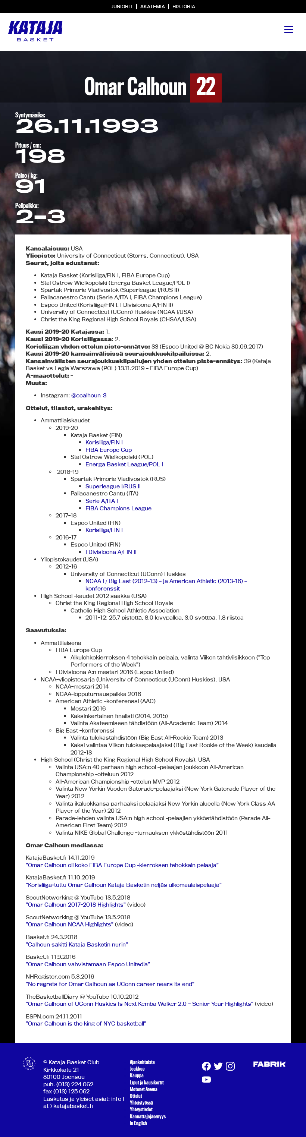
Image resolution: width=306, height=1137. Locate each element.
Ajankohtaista (142, 1062)
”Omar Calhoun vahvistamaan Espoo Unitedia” (88, 964)
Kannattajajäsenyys (148, 1116)
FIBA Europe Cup (108, 449)
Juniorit (122, 6)
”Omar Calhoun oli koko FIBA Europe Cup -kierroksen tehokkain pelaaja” (122, 865)
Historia (183, 6)
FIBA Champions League (118, 508)
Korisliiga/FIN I (104, 442)
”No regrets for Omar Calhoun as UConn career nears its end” (110, 984)
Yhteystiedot (141, 1109)
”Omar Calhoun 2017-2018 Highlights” (76, 904)
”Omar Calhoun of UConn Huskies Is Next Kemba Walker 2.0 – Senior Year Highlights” (139, 1003)
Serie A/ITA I (101, 500)
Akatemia (153, 6)
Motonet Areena (143, 1089)
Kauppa (137, 1075)
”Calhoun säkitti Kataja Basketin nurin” (77, 944)
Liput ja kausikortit (147, 1083)
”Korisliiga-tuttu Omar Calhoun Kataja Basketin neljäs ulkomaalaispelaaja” (124, 884)
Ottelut (136, 1096)
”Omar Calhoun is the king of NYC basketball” (86, 1023)
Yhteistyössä (141, 1103)
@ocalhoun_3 (88, 395)
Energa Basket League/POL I (124, 464)
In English (138, 1123)
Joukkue (137, 1069)
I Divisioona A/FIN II (111, 551)
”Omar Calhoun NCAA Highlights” (69, 924)
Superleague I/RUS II (113, 486)
